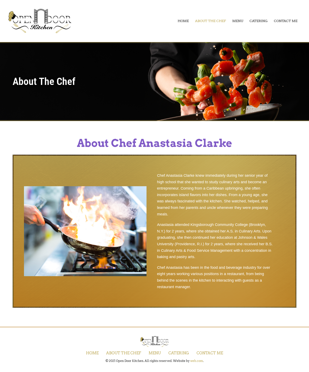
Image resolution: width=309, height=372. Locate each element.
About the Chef (210, 21)
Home (183, 21)
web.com (196, 361)
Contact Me (285, 21)
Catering (259, 21)
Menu (237, 21)
